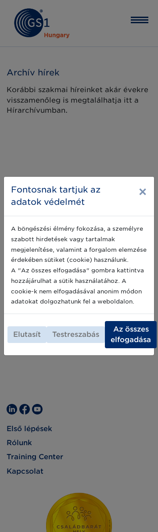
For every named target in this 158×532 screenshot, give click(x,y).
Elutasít (27, 334)
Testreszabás (75, 334)
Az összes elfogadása (131, 334)
